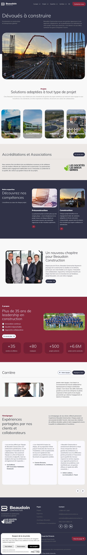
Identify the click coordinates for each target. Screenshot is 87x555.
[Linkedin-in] (71, 526)
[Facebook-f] (61, 526)
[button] (78, 491)
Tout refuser (8, 546)
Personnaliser (21, 546)
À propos (35, 4)
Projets (44, 4)
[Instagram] (66, 526)
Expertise (52, 4)
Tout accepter (34, 546)
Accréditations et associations (46, 523)
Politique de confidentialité (9, 550)
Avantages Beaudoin (43, 520)
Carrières (61, 4)
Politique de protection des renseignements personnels (16, 551)
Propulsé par (36, 550)
